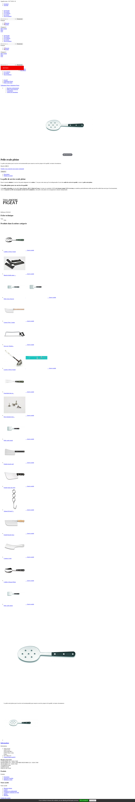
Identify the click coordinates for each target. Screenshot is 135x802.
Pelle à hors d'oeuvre (9, 299)
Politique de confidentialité (10, 791)
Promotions (6, 777)
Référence (3, 212)
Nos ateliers (7, 12)
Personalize (92, 800)
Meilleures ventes (8, 779)
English (7, 24)
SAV (2, 31)
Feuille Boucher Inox (9, 534)
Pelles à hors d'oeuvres (12, 89)
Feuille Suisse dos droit (9, 487)
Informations (5, 743)
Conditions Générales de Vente (11, 792)
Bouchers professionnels (13, 88)
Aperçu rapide (30, 250)
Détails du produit (8, 175)
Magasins (6, 795)
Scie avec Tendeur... (9, 346)
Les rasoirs (6, 14)
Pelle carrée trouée (8, 440)
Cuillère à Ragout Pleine (10, 582)
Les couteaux (7, 13)
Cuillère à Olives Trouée (10, 251)
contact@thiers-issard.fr (9, 757)
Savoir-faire (7, 10)
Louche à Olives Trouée (10, 369)
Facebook (6, 4)
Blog (2, 30)
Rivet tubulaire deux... (9, 417)
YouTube (6, 5)
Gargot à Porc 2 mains (9, 322)
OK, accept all (84, 800)
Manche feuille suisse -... (10, 275)
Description (6, 174)
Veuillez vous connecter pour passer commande (12, 168)
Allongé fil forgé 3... (9, 511)
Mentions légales (8, 788)
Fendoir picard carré (9, 464)
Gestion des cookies (5, 798)
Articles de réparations (12, 92)
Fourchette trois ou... (9, 393)
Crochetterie (10, 91)
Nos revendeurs (7, 16)
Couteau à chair (7, 558)
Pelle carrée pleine (8, 605)
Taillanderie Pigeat (5, 85)
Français (7, 23)
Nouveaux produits (8, 778)
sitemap (6, 794)
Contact (6, 789)
